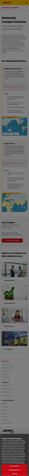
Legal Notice (21, 463)
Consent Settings (14, 466)
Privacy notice (15, 463)
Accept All (14, 473)
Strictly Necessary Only (14, 470)
